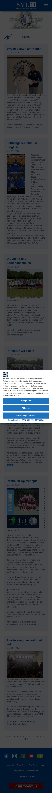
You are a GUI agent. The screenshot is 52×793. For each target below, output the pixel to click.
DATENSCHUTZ (27, 420)
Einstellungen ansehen (26, 415)
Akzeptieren (26, 401)
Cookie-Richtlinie (14, 420)
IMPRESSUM (39, 420)
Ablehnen (26, 408)
